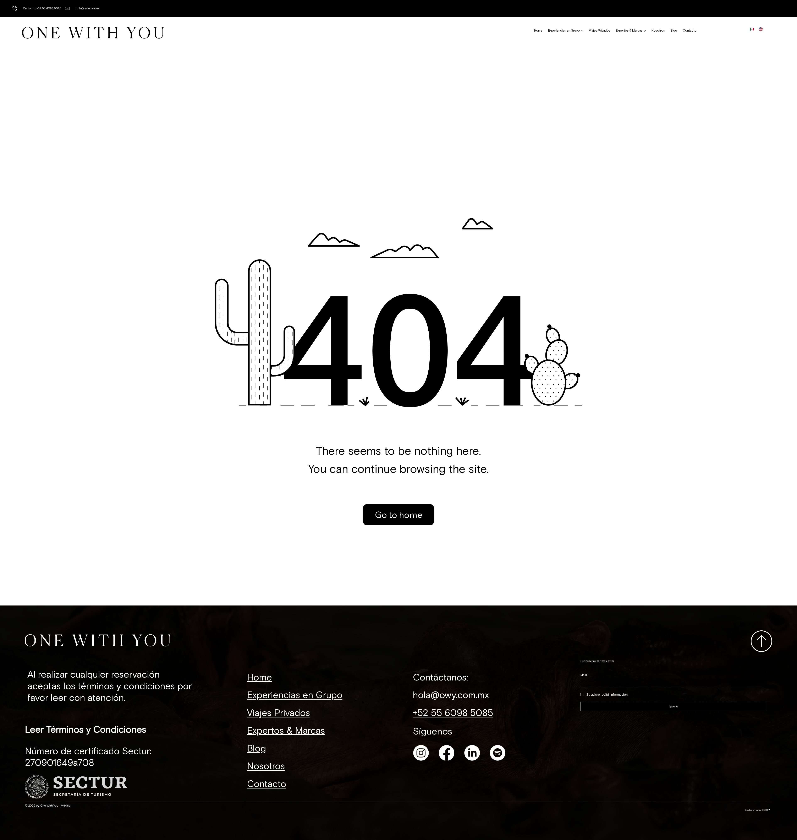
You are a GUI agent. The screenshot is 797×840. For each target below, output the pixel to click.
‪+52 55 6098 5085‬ (453, 713)
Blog (256, 748)
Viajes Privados (278, 713)
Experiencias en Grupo (294, 695)
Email (585, 675)
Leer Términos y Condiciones (85, 730)
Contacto (266, 784)
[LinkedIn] (472, 753)
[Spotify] (497, 753)
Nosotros (266, 766)
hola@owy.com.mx (87, 8)
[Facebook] (446, 753)
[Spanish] (752, 29)
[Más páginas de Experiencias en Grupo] (582, 31)
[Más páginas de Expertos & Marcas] (645, 31)
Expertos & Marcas (286, 731)
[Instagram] (421, 753)
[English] (760, 29)
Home (259, 677)
